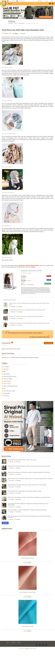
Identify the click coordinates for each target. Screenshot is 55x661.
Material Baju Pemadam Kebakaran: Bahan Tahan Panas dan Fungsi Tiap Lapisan (29, 466)
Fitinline (27, 648)
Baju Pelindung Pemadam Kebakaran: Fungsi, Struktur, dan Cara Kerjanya (27, 484)
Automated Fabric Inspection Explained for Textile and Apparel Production (27, 510)
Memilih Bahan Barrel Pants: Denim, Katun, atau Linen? (22, 459)
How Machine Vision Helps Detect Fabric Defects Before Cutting (24, 491)
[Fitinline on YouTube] (37, 644)
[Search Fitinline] (50, 3)
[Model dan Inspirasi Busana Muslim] (27, 294)
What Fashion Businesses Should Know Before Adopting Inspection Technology (29, 472)
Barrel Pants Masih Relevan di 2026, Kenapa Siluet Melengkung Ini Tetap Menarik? (29, 497)
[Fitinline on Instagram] (40, 644)
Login (9, 357)
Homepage (10, 23)
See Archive (5, 523)
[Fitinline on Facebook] (43, 644)
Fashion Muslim (21, 23)
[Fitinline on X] (46, 644)
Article (15, 23)
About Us (19, 642)
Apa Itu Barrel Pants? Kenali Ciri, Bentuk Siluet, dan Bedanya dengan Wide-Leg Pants (30, 478)
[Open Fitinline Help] (52, 3)
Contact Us (13, 642)
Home (8, 642)
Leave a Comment (48, 343)
